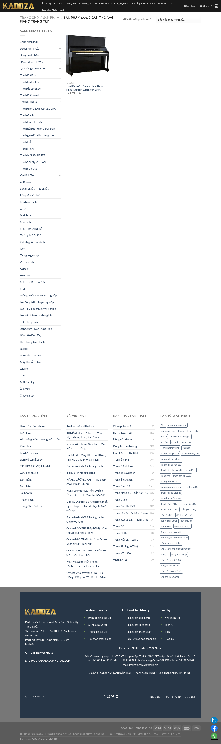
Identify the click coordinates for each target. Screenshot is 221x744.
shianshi (186, 447)
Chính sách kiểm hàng (138, 624)
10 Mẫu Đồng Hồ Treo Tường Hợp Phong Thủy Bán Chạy (84, 435)
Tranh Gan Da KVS (31, 121)
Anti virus (25, 182)
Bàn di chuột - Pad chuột (34, 188)
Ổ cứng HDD (28, 388)
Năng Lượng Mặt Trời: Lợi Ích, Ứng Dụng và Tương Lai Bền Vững (87, 493)
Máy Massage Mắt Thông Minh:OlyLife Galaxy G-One (83, 564)
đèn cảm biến (167, 515)
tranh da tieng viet (190, 453)
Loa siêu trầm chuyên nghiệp (36, 315)
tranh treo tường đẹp (171, 498)
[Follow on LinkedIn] (117, 696)
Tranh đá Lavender (31, 88)
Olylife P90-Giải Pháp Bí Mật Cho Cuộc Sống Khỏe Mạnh (86, 530)
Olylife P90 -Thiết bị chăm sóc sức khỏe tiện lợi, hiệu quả (87, 541)
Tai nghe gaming (29, 255)
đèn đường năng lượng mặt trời (176, 548)
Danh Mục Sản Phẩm (32, 426)
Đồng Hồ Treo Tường (78, 3)
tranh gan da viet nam (171, 487)
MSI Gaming (27, 382)
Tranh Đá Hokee (29, 81)
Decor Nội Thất (102, 3)
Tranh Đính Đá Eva (170, 509)
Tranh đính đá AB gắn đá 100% (38, 108)
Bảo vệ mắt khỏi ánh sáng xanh (84, 466)
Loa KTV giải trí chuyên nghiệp (38, 308)
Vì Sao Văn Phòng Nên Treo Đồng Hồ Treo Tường (86, 446)
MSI (22, 288)
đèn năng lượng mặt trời (172, 532)
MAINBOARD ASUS (32, 281)
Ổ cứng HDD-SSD (30, 235)
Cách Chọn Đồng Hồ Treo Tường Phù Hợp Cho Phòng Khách (86, 457)
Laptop (24, 348)
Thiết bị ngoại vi (29, 322)
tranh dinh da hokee (170, 459)
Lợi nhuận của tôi (97, 624)
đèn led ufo (166, 526)
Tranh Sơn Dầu (28, 168)
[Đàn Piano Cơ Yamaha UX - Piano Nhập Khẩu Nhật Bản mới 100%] (87, 54)
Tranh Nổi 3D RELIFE (32, 155)
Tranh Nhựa (27, 148)
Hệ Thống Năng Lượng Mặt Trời (40, 439)
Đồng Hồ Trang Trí (190, 509)
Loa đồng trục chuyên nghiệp (37, 302)
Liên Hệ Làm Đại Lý (31, 459)
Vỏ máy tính (27, 262)
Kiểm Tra (25, 446)
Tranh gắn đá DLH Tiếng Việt (37, 135)
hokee (181, 431)
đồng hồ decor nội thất (171, 571)
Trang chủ (29, 18)
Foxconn (25, 275)
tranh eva (165, 475)
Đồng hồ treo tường (32, 61)
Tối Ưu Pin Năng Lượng (80, 472)
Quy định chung (29, 472)
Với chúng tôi (172, 617)
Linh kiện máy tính (30, 355)
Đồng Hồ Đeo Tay (30, 335)
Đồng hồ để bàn (29, 55)
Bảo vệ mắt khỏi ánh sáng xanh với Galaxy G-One (86, 519)
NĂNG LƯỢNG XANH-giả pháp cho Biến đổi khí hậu (86, 482)
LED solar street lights (180, 436)
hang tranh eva (168, 431)
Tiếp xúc (169, 638)
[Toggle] (60, 48)
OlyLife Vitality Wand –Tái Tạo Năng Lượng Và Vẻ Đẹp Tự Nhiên (86, 575)
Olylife (24, 368)
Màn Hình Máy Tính (170, 447)
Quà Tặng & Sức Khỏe (141, 3)
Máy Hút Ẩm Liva (30, 362)
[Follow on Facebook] (104, 696)
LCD (196, 431)
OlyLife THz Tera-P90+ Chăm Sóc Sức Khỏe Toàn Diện (86, 552)
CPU (23, 208)
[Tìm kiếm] (42, 3)
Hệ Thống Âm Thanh (32, 342)
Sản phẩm (25, 486)
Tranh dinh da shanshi (171, 470)
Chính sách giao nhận (138, 617)
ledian (164, 436)
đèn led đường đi (182, 526)
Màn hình (25, 222)
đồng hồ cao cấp (179, 554)
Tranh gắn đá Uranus (171, 492)
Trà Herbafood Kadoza (80, 426)
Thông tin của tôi (97, 631)
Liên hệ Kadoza (29, 452)
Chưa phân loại (29, 41)
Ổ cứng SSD (27, 395)
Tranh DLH (190, 470)
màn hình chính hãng (181, 442)
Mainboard (26, 215)
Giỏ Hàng (25, 432)
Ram (22, 248)
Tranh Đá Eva (28, 75)
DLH (163, 425)
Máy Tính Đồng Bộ (31, 228)
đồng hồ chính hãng (170, 565)
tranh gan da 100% (182, 475)
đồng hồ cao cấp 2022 (171, 560)
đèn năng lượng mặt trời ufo (174, 537)
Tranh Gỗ (25, 141)
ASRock (24, 268)
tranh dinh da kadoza (171, 464)
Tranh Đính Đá (28, 101)
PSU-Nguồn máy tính (32, 242)
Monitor (164, 442)
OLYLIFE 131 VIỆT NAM (35, 466)
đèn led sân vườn (169, 520)
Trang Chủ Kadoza (55, 3)
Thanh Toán (27, 499)
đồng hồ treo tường (170, 576)
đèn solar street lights (171, 543)
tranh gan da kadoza (170, 481)
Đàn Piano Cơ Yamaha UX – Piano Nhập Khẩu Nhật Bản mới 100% (84, 88)
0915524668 (186, 660)
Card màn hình (28, 201)
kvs (189, 431)
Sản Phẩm (51, 18)
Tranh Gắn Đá (191, 487)
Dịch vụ (169, 624)
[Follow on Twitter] (112, 696)
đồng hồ (164, 554)
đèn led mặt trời (184, 515)
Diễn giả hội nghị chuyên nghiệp (38, 295)
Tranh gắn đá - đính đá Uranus (37, 128)
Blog (167, 631)
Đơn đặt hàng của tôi (99, 617)
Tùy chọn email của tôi (100, 638)
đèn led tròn (186, 520)
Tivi (22, 375)
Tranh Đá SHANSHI (170, 504)
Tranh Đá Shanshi (30, 95)
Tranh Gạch (27, 115)
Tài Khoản (26, 492)
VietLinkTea (163, 3)
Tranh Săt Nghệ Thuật (53, 9)
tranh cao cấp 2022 (170, 453)
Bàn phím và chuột (30, 195)
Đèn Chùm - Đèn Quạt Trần (36, 328)
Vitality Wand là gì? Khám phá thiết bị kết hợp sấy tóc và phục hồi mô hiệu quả (87, 506)
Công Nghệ (120, 3)
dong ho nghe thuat (177, 425)
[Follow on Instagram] (108, 696)
